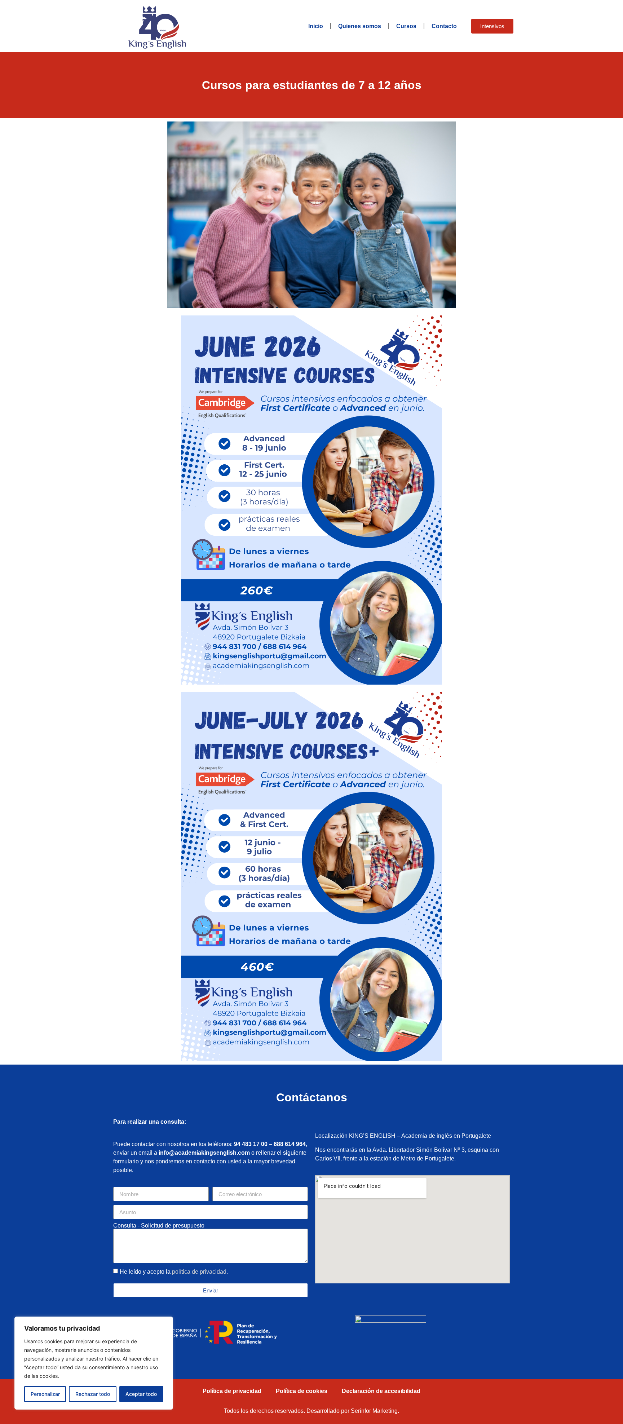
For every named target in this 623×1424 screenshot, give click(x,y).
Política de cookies (301, 1391)
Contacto (444, 26)
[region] (93, 1363)
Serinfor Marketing (374, 1411)
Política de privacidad (232, 1391)
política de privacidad (199, 1272)
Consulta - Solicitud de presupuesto (158, 1226)
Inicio (315, 26)
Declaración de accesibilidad (381, 1391)
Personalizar (45, 1394)
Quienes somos (359, 26)
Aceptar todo (141, 1394)
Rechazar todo (92, 1394)
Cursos (406, 26)
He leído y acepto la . (174, 1272)
